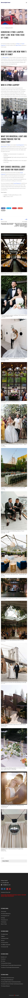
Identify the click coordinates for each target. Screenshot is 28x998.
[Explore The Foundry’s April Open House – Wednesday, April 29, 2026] (14, 554)
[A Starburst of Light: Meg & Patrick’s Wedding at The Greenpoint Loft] (14, 788)
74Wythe (3, 936)
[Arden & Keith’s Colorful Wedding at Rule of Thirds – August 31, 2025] (14, 424)
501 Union (3, 961)
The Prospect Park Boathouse (7, 979)
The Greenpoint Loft (5, 915)
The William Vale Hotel (5, 944)
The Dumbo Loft (4, 919)
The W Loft (3, 959)
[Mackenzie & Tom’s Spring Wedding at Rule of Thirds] (14, 620)
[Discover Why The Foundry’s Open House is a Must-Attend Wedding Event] (14, 704)
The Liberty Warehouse (5, 913)
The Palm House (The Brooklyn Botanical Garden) (11, 965)
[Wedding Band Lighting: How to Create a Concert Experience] (14, 588)
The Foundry (3, 911)
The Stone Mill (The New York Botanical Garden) (11, 981)
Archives (2, 858)
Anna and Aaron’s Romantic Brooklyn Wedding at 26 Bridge (13, 682)
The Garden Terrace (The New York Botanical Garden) (12, 983)
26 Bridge (3, 917)
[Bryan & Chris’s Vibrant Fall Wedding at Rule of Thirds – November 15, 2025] (14, 510)
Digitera (17, 995)
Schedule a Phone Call (5, 892)
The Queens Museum (5, 986)
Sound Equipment (20, 144)
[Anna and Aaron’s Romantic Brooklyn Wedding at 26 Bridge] (14, 662)
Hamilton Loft (4, 957)
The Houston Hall (4, 946)
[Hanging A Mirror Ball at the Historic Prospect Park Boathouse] (14, 828)
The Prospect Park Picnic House (7, 977)
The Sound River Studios (6, 963)
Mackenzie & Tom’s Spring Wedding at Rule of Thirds (12, 640)
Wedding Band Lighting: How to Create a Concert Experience (14, 598)
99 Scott (2, 940)
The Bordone (3, 921)
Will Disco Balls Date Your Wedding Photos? (10, 401)
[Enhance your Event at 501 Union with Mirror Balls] (14, 252)
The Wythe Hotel (4, 934)
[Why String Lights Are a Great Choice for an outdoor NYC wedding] (14, 467)
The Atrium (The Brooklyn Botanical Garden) (10, 967)
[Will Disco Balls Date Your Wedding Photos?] (14, 381)
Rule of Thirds (4, 924)
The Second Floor (4, 942)
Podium (18, 43)
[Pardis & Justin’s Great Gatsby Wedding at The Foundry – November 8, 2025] (14, 338)
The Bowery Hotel (4, 938)
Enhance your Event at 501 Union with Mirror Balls (11, 273)
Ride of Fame (18, 45)
